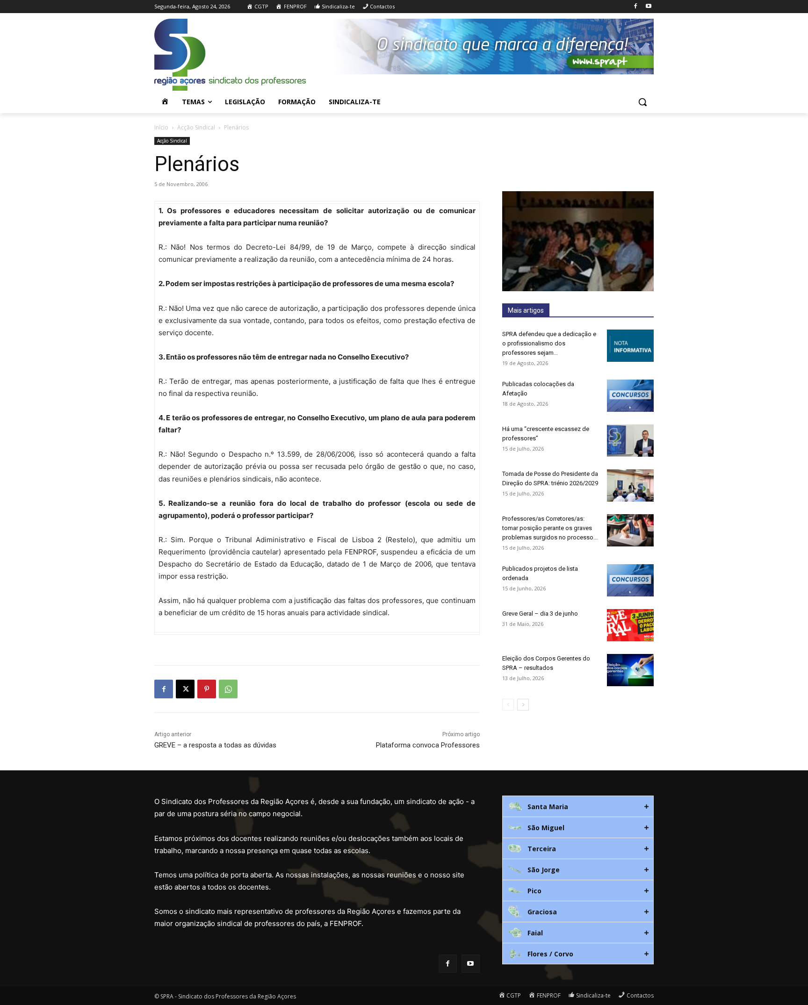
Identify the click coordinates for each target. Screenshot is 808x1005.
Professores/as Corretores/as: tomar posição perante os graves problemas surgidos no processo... (550, 528)
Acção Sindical (196, 127)
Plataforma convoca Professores (428, 745)
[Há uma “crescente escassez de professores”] (630, 440)
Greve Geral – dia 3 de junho (540, 613)
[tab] (578, 806)
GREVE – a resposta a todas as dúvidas (215, 745)
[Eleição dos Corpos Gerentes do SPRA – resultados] (630, 670)
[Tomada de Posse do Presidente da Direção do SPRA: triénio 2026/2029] (630, 485)
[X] (185, 689)
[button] (642, 102)
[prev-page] (508, 705)
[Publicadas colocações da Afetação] (630, 396)
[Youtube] (648, 6)
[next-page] (523, 705)
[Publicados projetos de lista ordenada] (630, 580)
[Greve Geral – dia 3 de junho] (630, 625)
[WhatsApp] (228, 689)
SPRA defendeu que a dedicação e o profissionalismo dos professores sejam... (549, 343)
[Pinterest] (206, 689)
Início (161, 127)
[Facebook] (635, 6)
